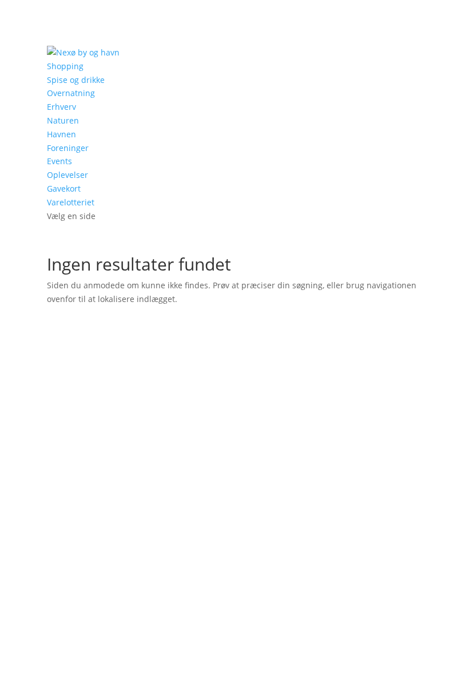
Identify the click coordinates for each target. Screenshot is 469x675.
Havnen (61, 134)
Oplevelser (67, 174)
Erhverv (61, 106)
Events (59, 161)
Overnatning (71, 93)
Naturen (63, 120)
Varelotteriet (70, 202)
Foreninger (68, 147)
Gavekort (64, 188)
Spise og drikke (76, 79)
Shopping (65, 66)
